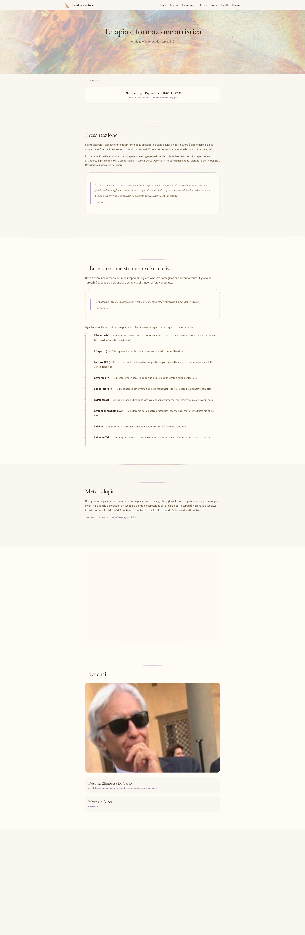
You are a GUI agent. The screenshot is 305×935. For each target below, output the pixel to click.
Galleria (203, 5)
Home (163, 5)
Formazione (188, 5)
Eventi (214, 5)
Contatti (224, 5)
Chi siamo (174, 5)
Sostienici (236, 5)
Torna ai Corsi (94, 80)
